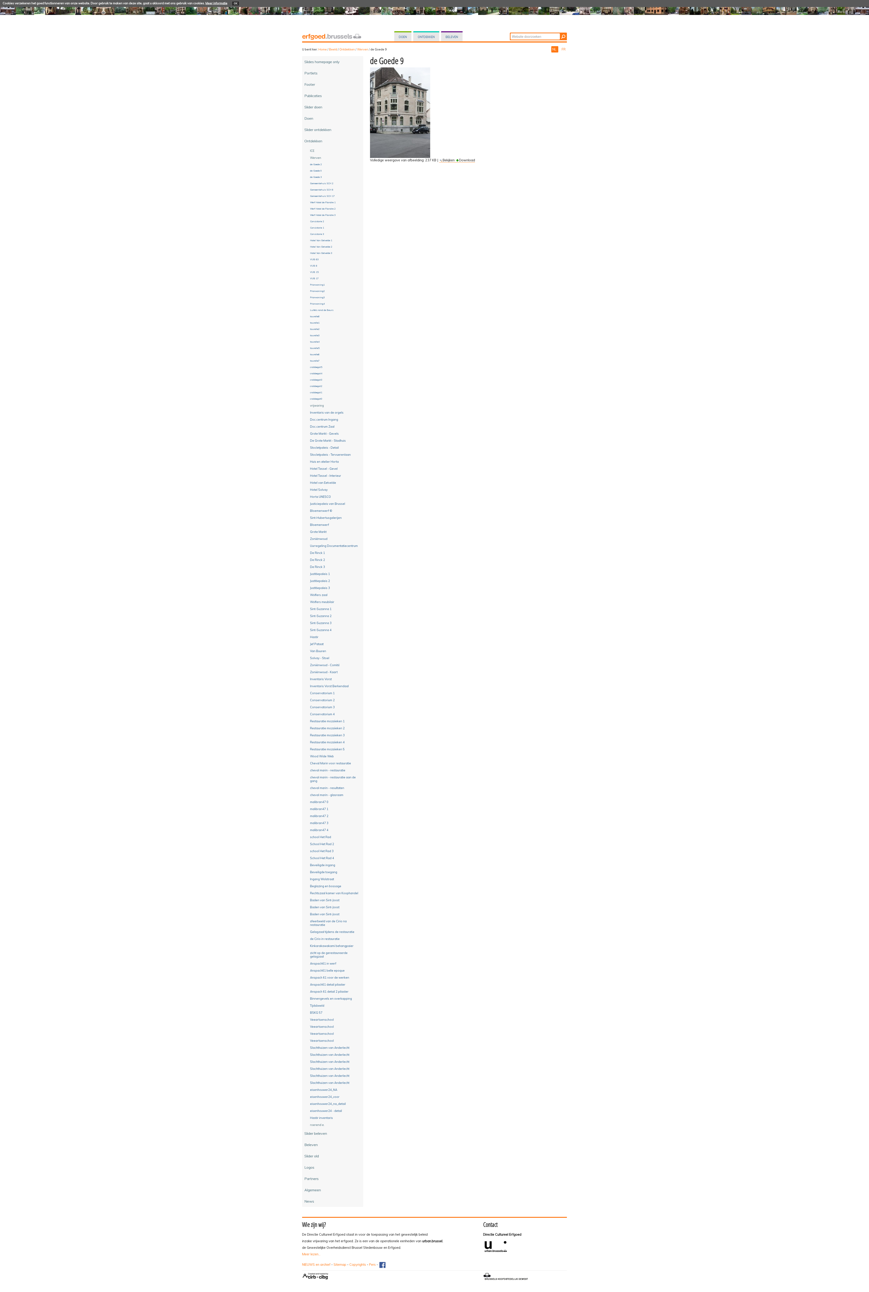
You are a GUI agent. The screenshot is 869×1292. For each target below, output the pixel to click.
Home (322, 49)
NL (554, 49)
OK (235, 3)
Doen (403, 37)
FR (564, 49)
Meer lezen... (311, 1254)
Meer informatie (216, 3)
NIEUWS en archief (316, 1265)
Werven (362, 49)
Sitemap (340, 1265)
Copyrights (357, 1265)
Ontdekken (426, 37)
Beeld (333, 49)
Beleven (452, 37)
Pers (372, 1265)
